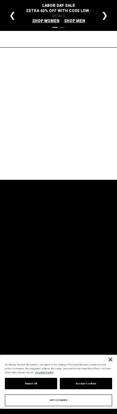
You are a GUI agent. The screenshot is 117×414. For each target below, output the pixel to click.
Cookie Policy (44, 372)
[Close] (110, 359)
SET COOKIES (58, 400)
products (72, 149)
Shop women (45, 21)
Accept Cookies (86, 383)
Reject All (31, 383)
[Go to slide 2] (62, 27)
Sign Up (91, 263)
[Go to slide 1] (55, 27)
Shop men (74, 21)
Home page (67, 141)
